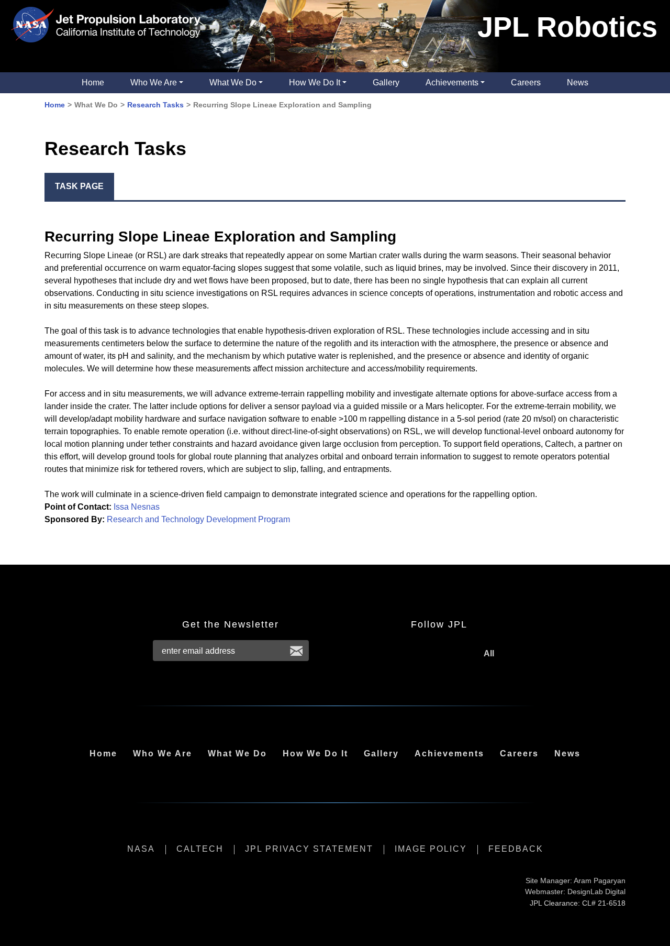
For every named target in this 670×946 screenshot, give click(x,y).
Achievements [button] (452, 82)
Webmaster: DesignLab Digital (575, 891)
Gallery (386, 82)
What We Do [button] (232, 82)
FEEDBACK (515, 848)
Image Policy (431, 848)
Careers (526, 82)
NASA (141, 848)
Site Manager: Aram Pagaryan (576, 880)
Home (93, 82)
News (577, 82)
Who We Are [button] (153, 82)
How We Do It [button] (314, 82)
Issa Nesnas (137, 506)
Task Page (79, 186)
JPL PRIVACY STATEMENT (309, 848)
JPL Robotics (567, 26)
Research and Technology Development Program (198, 519)
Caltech (200, 848)
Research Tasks (155, 105)
